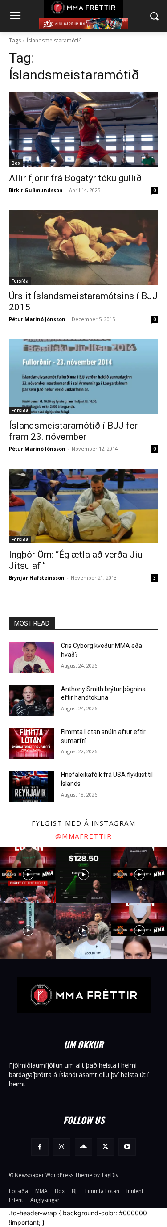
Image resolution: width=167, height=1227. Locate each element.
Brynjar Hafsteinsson (37, 577)
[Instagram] (61, 1147)
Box (16, 163)
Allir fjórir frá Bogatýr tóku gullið (75, 178)
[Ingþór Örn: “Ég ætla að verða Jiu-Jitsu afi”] (83, 506)
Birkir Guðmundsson (36, 190)
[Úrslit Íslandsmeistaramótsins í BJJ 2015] (83, 247)
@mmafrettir (83, 835)
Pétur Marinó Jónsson (37, 319)
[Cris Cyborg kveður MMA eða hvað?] (31, 657)
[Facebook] (40, 1147)
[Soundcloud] (83, 1147)
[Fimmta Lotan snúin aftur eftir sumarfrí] (31, 743)
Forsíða (20, 281)
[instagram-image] (28, 875)
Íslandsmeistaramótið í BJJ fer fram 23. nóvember (73, 431)
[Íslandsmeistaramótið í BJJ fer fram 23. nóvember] (83, 376)
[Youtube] (127, 1147)
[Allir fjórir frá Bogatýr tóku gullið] (83, 129)
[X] (105, 1147)
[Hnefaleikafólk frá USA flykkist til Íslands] (31, 786)
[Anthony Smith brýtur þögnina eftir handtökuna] (31, 700)
